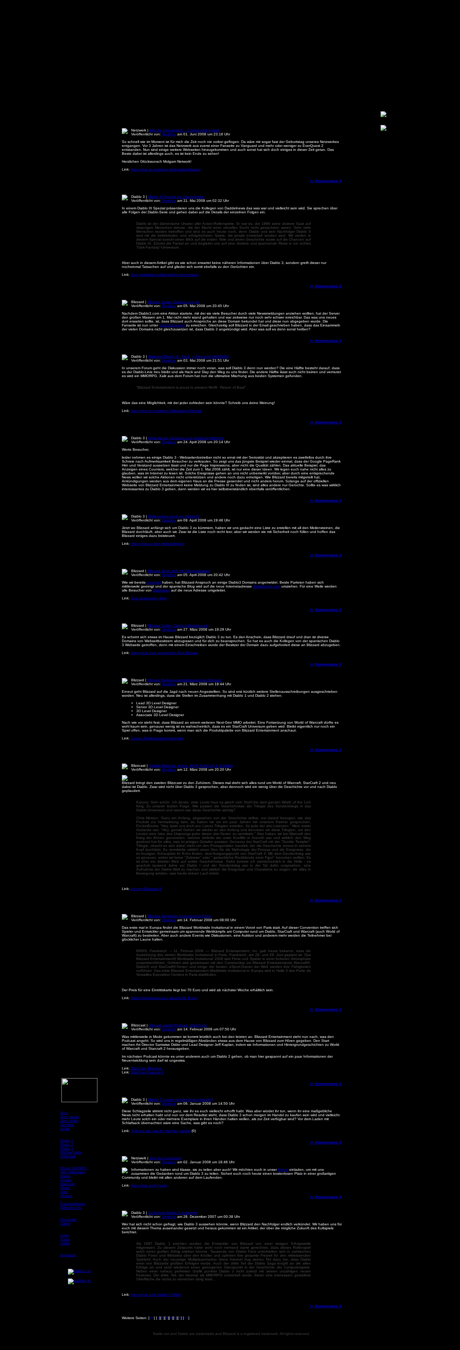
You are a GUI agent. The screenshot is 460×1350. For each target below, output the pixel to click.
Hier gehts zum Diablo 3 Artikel (156, 1294)
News (64, 1113)
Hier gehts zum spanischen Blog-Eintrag (164, 653)
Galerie (65, 1223)
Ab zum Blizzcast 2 (146, 889)
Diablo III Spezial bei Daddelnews (176, 197)
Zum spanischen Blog (149, 598)
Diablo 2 (66, 1144)
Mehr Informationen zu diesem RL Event (164, 998)
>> (186, 1318)
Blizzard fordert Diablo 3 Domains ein (177, 625)
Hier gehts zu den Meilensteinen (157, 544)
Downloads (68, 1219)
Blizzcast (138, 765)
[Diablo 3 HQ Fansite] (79, 1280)
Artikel (65, 1129)
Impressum (68, 1255)
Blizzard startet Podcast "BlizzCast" (178, 1025)
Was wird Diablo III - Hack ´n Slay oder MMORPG (188, 356)
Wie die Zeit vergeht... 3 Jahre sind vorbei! (185, 130)
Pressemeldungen (72, 1204)
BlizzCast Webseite (146, 1068)
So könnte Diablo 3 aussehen (173, 1213)
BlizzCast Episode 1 (147, 1072)
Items (64, 1192)
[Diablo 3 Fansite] (79, 1271)
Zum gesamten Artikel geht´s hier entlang (165, 275)
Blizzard (137, 302)
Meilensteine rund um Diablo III (173, 516)
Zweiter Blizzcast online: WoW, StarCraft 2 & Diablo (191, 765)
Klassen (66, 1180)
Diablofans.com (172, 325)
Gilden (65, 1243)
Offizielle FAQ (71, 1208)
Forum (283, 1170)
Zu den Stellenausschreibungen (157, 738)
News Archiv (69, 1121)
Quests (65, 1188)
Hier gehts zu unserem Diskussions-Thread (166, 411)
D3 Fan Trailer (71, 1152)
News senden (69, 1117)
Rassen (65, 1176)
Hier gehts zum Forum (149, 1185)
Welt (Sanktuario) (73, 1172)
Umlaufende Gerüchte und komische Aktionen (186, 438)
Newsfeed (67, 1125)
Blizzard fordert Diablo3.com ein (173, 302)
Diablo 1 (66, 1140)
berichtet (154, 582)
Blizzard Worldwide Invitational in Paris (179, 916)
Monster (66, 1196)
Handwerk (67, 1184)
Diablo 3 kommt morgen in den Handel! (180, 1099)
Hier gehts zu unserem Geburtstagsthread (166, 169)
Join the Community (166, 1158)
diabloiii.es (161, 590)
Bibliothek (68, 1156)
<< (152, 1318)
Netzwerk (138, 130)
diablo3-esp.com (266, 586)
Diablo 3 (138, 197)
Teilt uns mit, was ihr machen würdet (160, 1131)
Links (64, 1235)
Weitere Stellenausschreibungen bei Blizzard (184, 680)
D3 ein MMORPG (73, 1168)
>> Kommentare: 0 (326, 181)
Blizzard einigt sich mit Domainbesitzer (178, 571)
